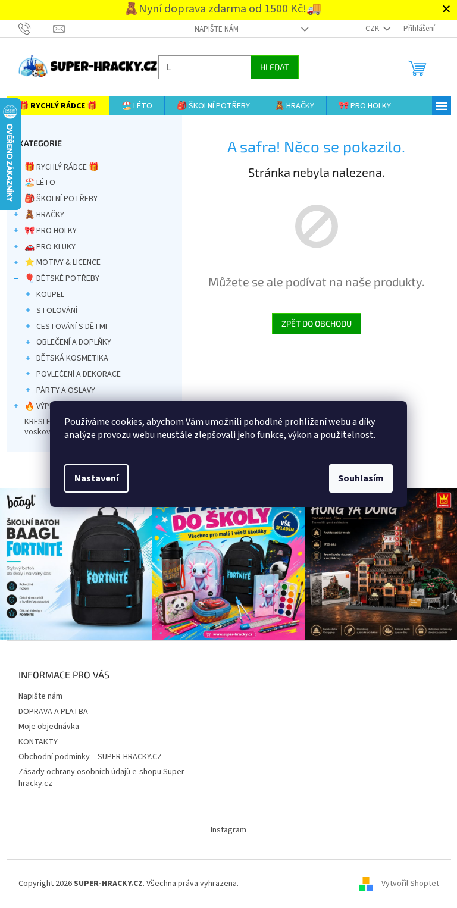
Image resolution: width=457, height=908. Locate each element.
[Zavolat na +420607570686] (31, 28)
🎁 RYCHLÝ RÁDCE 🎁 (57, 167)
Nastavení (92, 478)
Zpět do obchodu (312, 323)
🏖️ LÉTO (35, 183)
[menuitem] (53, 105)
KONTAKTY (33, 739)
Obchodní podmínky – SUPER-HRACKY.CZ (85, 754)
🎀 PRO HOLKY (46, 231)
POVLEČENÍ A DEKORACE (74, 374)
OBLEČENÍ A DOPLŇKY (69, 342)
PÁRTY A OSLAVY (61, 390)
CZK (368, 28)
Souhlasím (357, 478)
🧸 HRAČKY (40, 215)
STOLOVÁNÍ (52, 311)
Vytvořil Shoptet (405, 881)
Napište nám (212, 29)
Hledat (269, 67)
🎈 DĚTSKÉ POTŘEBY (57, 278)
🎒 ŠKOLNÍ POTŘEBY (56, 199)
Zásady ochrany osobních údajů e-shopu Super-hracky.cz (98, 774)
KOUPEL (46, 294)
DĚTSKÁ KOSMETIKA (68, 358)
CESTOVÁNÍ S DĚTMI (67, 327)
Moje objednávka (44, 723)
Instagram (224, 827)
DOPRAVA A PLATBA (48, 709)
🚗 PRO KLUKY (45, 247)
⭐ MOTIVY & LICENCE (58, 262)
